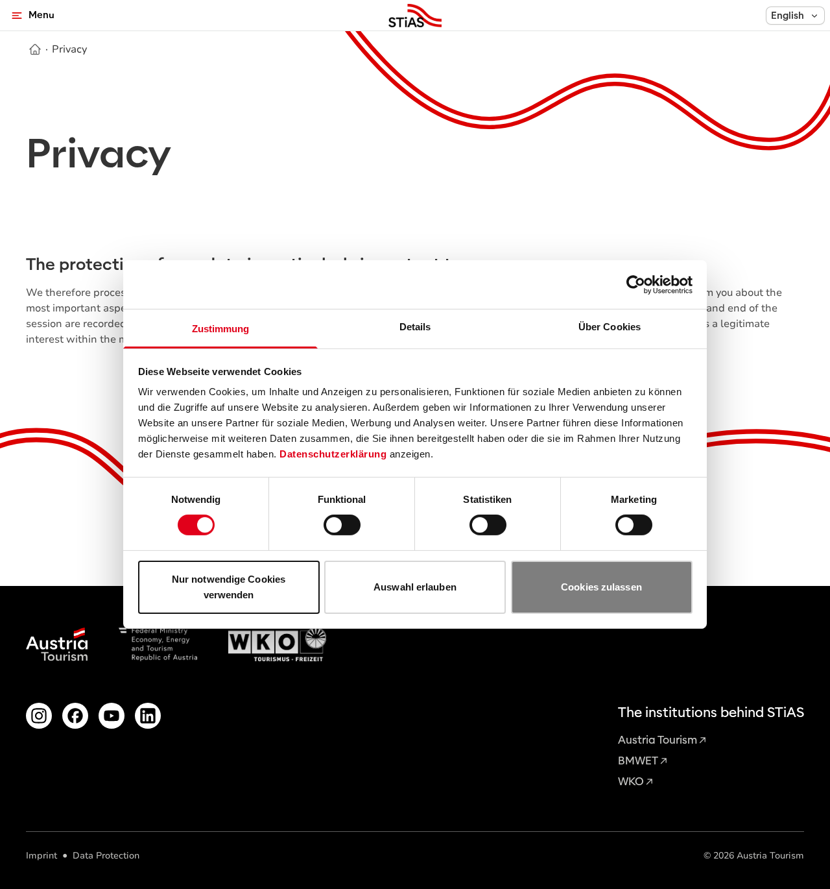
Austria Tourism (657, 740)
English (787, 15)
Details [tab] (415, 326)
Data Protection (106, 855)
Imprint (41, 855)
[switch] (342, 525)
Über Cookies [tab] (609, 326)
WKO (631, 781)
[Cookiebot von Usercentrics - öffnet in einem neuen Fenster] (636, 284)
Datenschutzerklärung (332, 453)
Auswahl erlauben (415, 586)
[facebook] (75, 716)
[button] (795, 15)
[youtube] (111, 716)
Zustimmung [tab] (221, 328)
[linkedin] (148, 716)
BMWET (638, 761)
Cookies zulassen (601, 586)
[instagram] (39, 716)
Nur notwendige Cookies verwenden (228, 587)
